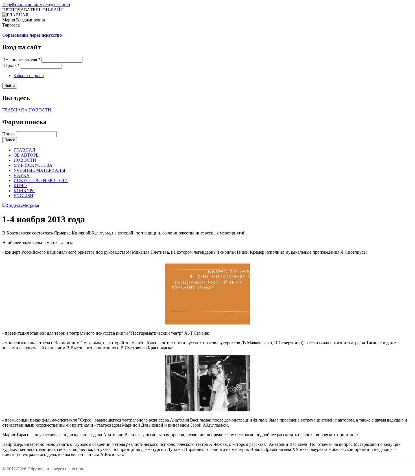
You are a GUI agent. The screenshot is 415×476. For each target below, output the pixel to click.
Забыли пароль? (29, 75)
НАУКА (22, 175)
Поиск (9, 133)
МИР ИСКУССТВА (33, 165)
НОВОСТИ (40, 110)
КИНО (20, 185)
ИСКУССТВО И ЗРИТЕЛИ (41, 180)
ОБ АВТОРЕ (26, 155)
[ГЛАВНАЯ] (15, 14)
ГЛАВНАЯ (13, 110)
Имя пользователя (21, 59)
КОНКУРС (24, 190)
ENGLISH (23, 195)
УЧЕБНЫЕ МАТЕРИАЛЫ (39, 170)
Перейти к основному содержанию (36, 4)
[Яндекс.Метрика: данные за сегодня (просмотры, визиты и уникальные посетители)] (20, 205)
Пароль (11, 65)
